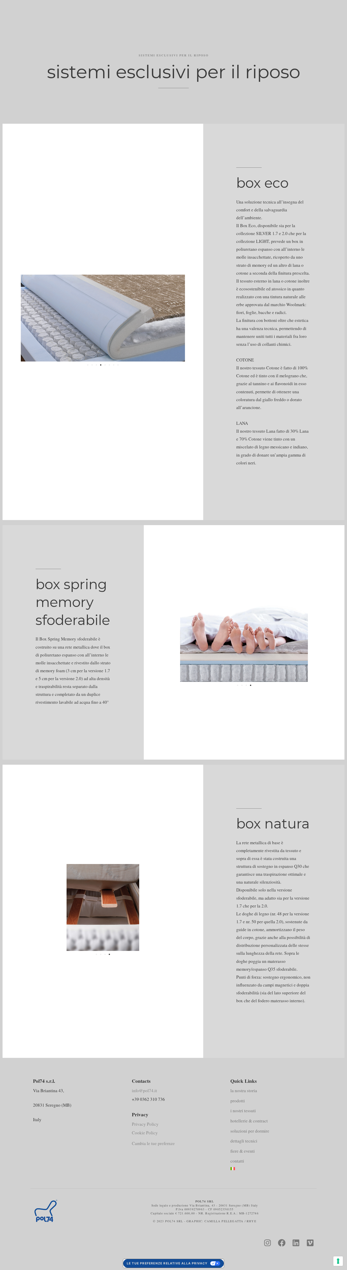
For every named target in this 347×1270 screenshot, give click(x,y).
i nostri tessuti (243, 1111)
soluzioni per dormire (249, 1131)
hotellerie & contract (249, 1121)
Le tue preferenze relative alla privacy (167, 1263)
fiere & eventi (242, 1151)
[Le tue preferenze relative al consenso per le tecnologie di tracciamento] (338, 1261)
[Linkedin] (296, 1243)
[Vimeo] (310, 1243)
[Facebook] (282, 1243)
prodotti (237, 1101)
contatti (237, 1161)
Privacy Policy (145, 1124)
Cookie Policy (145, 1133)
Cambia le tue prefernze (153, 1143)
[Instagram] (267, 1243)
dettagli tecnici (243, 1141)
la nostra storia (243, 1090)
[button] (87, 365)
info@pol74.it (144, 1090)
